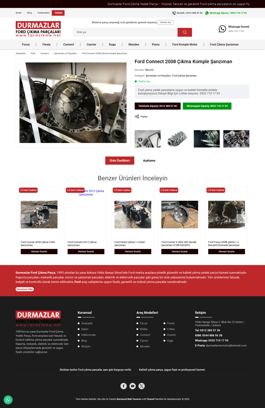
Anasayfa (20, 53)
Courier (91, 44)
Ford (33, 53)
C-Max (171, 329)
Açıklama (149, 160)
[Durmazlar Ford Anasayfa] (38, 28)
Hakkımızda (43, 13)
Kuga (112, 44)
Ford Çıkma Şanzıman (224, 44)
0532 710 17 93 (236, 31)
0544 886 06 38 (208, 335)
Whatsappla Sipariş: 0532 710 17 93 (207, 106)
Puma (156, 44)
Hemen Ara (165, 22)
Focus (26, 44)
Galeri (19, 13)
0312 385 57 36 (207, 330)
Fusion (144, 340)
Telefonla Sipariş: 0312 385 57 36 (157, 106)
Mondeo (134, 44)
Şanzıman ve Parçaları (65, 53)
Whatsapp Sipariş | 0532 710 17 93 (228, 13)
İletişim (58, 13)
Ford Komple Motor (184, 44)
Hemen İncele (39, 251)
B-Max (143, 329)
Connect (68, 44)
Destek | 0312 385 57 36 (189, 13)
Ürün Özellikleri (120, 160)
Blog (29, 13)
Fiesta (46, 44)
